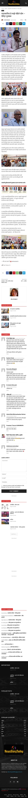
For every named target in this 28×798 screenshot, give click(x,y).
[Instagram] (14, 782)
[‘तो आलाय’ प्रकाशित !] (5, 311)
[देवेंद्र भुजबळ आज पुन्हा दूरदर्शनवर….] (5, 325)
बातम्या (6, 8)
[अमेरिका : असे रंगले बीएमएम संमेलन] (5, 514)
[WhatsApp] (17, 23)
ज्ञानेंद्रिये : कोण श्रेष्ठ (14, 504)
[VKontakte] (17, 782)
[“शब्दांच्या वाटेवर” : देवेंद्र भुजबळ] (5, 529)
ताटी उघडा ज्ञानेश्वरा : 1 (9, 644)
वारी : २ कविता (24, 281)
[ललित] (5, 521)
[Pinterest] (14, 23)
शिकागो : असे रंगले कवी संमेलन (14, 649)
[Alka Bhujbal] (2, 20)
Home (2, 8)
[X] (10, 23)
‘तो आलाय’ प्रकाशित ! (15, 309)
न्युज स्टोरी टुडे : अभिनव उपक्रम (18, 637)
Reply (7, 353)
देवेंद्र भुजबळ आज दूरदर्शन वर (15, 622)
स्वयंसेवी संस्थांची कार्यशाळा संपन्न (18, 316)
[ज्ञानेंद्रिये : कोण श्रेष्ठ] (5, 506)
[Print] (20, 23)
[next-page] (5, 330)
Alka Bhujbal (7, 19)
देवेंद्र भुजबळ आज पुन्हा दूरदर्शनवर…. (15, 324)
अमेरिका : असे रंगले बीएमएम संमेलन (17, 512)
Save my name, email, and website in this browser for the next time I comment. (12, 486)
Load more (13, 534)
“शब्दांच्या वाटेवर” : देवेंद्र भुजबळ (17, 527)
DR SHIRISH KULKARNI (6, 633)
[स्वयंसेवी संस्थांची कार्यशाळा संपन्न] (5, 318)
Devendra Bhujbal (11, 369)
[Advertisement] (14, 553)
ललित (11, 519)
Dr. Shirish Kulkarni (5, 637)
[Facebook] (7, 23)
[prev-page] (2, 330)
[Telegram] (23, 23)
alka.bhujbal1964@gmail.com (15, 772)
